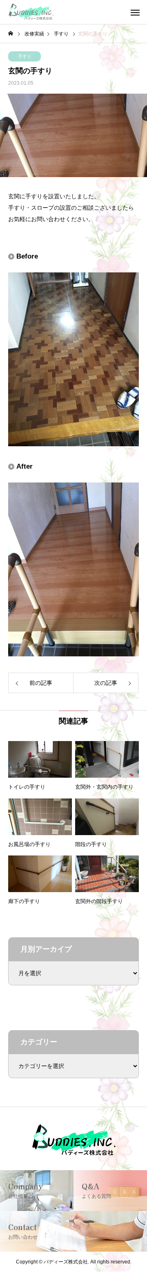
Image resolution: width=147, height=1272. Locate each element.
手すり (24, 56)
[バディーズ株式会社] (31, 12)
